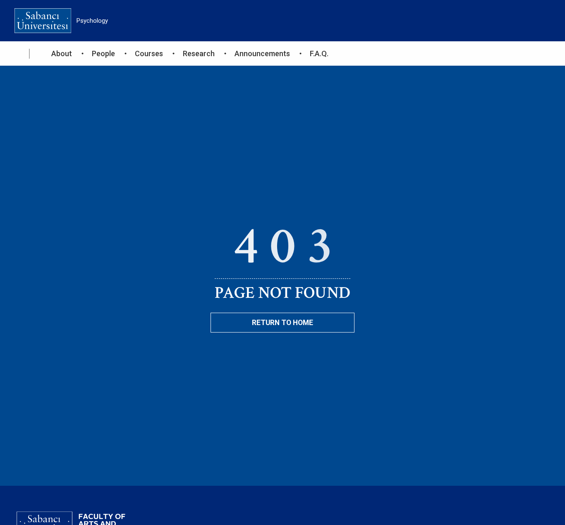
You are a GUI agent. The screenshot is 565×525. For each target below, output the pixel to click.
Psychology (92, 20)
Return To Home (282, 322)
